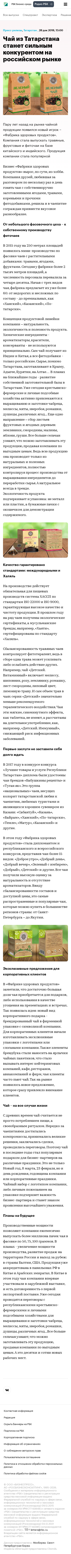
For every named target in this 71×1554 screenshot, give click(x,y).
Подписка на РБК (14, 1430)
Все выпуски (11, 14)
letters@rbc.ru (39, 1529)
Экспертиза (49, 14)
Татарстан (30, 30)
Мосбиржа (39, 1542)
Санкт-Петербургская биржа (29, 1543)
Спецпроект (30, 14)
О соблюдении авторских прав (22, 1450)
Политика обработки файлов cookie (25, 1473)
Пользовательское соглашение (22, 1457)
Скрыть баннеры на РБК (18, 1424)
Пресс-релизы (12, 30)
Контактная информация (18, 1410)
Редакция (9, 1417)
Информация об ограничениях (22, 1443)
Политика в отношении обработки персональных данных (33, 1465)
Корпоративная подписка (19, 1437)
